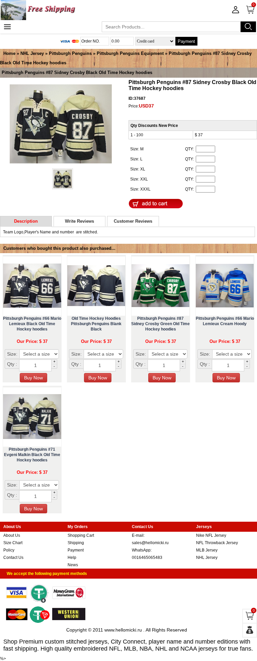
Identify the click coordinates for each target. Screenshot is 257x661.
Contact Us (13, 557)
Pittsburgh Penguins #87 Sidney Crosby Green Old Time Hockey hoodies (160, 324)
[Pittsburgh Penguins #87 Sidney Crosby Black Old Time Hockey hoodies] (61, 124)
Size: (12, 354)
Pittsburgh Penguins (70, 53)
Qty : (12, 364)
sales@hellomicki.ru (150, 542)
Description (26, 221)
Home (9, 53)
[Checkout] (249, 630)
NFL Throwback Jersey (217, 542)
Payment (186, 41)
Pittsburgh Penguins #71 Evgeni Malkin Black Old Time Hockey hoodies (32, 454)
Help (72, 557)
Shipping (76, 542)
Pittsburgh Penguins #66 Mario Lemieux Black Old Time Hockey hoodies (32, 324)
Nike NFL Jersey (211, 535)
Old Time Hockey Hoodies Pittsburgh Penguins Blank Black (96, 324)
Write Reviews (79, 221)
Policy (8, 550)
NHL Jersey (32, 53)
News (73, 565)
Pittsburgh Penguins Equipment (130, 53)
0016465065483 (147, 557)
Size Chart (12, 542)
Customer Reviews (133, 221)
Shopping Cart (81, 535)
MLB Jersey (207, 550)
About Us (11, 535)
